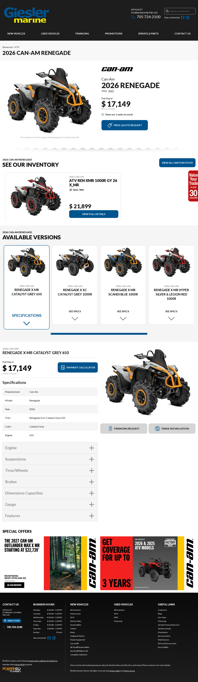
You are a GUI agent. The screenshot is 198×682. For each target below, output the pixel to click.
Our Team (162, 617)
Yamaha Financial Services (169, 625)
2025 (111, 90)
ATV (17, 47)
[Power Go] (30, 669)
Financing (82, 33)
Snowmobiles (75, 625)
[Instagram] (187, 17)
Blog (160, 614)
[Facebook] (183, 17)
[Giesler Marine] (27, 14)
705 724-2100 (149, 16)
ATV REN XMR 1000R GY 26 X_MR (93, 182)
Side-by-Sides (75, 621)
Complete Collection (78, 654)
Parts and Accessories (167, 643)
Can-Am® (74, 643)
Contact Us (182, 33)
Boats (72, 632)
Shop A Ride (20, 664)
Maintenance (163, 640)
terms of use (129, 671)
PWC (116, 617)
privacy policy (115, 671)
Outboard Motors (77, 636)
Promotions (113, 33)
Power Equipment (77, 640)
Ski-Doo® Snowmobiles (80, 647)
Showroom (7, 47)
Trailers (73, 628)
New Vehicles (16, 33)
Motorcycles (75, 614)
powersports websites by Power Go (42, 661)
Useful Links (166, 604)
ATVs (72, 617)
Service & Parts (148, 33)
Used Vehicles (50, 33)
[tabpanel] (47, 621)
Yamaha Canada (164, 628)
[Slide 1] (99, 334)
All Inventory (75, 610)
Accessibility (163, 647)
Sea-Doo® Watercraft (79, 651)
